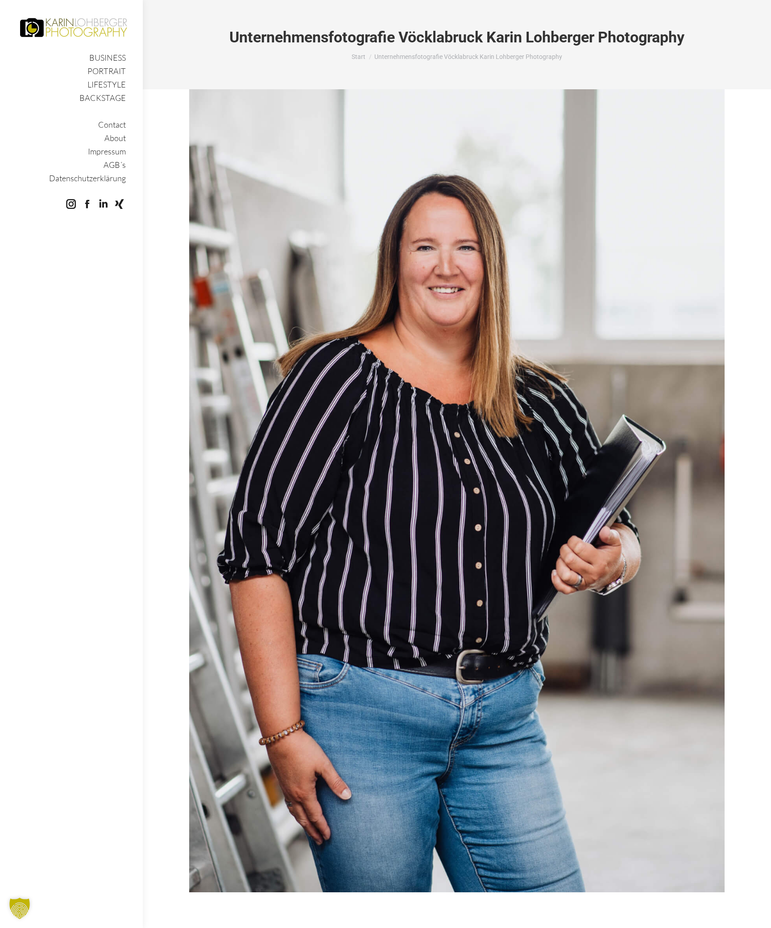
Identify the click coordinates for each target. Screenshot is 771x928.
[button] (19, 908)
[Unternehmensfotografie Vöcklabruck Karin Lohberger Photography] (457, 490)
